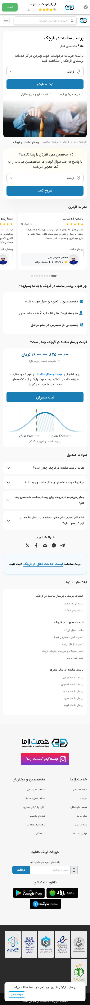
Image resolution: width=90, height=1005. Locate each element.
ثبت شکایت (39, 833)
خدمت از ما (80, 142)
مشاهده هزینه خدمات (34, 798)
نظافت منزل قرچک (74, 630)
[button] (54, 276)
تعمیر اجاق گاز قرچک (73, 644)
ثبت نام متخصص (37, 816)
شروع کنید (45, 190)
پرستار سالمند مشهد (73, 691)
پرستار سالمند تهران (73, 678)
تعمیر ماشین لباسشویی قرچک (68, 637)
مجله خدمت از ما (79, 790)
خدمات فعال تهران (36, 790)
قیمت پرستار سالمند (49, 374)
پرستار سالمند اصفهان (72, 684)
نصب (9, 7)
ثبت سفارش (45, 84)
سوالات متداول (80, 825)
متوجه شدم (17, 994)
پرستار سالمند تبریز (74, 705)
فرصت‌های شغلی (79, 807)
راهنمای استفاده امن (35, 825)
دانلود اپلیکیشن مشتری (34, 807)
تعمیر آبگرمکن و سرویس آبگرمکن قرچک (63, 651)
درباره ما (83, 798)
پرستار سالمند (50, 142)
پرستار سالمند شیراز (74, 698)
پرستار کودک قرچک (74, 604)
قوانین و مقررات (79, 833)
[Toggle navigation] (6, 20)
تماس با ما (82, 816)
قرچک (66, 142)
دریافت (21, 869)
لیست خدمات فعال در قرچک (43, 564)
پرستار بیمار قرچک (74, 611)
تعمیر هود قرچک (75, 658)
